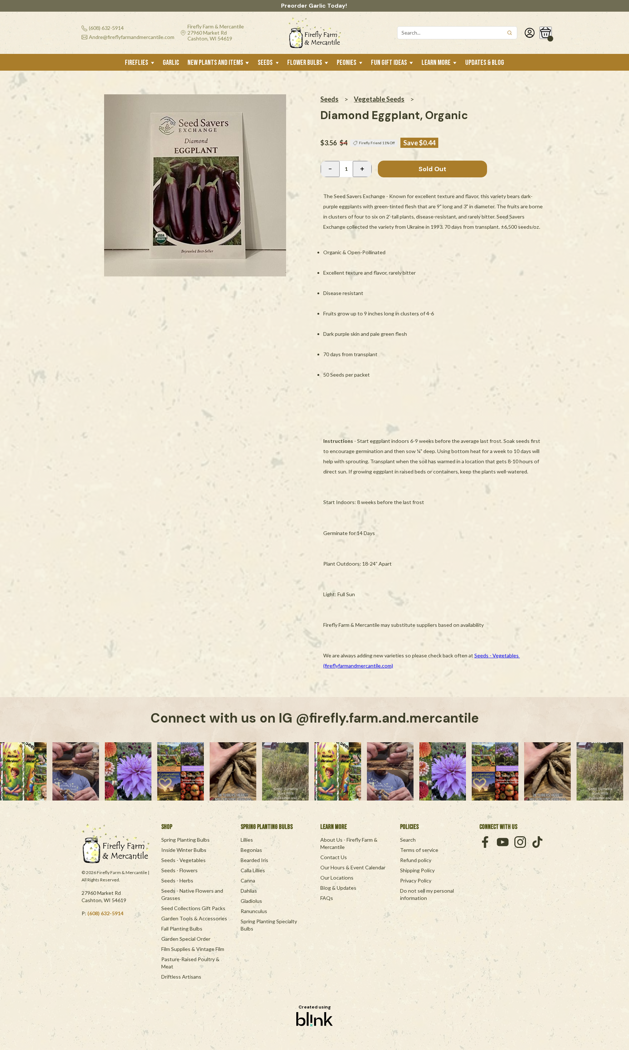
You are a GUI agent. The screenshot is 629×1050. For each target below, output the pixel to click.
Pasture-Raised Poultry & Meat (191, 963)
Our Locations (336, 877)
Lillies (247, 840)
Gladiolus (251, 901)
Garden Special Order (185, 939)
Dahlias (249, 891)
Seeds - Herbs (177, 880)
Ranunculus (254, 911)
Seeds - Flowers (179, 870)
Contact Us (333, 857)
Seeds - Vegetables (183, 860)
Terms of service (419, 850)
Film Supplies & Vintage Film (192, 949)
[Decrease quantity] (330, 169)
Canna (248, 880)
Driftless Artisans (181, 977)
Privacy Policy (415, 880)
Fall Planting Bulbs (181, 928)
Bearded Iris (254, 860)
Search (408, 840)
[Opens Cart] (545, 33)
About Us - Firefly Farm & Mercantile (349, 843)
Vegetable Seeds (379, 99)
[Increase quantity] (362, 169)
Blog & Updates (338, 888)
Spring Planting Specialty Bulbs (269, 925)
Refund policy (415, 860)
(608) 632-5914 (105, 913)
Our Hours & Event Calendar (352, 867)
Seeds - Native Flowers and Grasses (192, 894)
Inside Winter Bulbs (183, 850)
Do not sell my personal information (427, 894)
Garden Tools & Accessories (194, 918)
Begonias (251, 850)
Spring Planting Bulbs (185, 840)
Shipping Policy (417, 870)
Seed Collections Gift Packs (193, 908)
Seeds (329, 99)
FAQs (326, 898)
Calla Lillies (253, 870)
